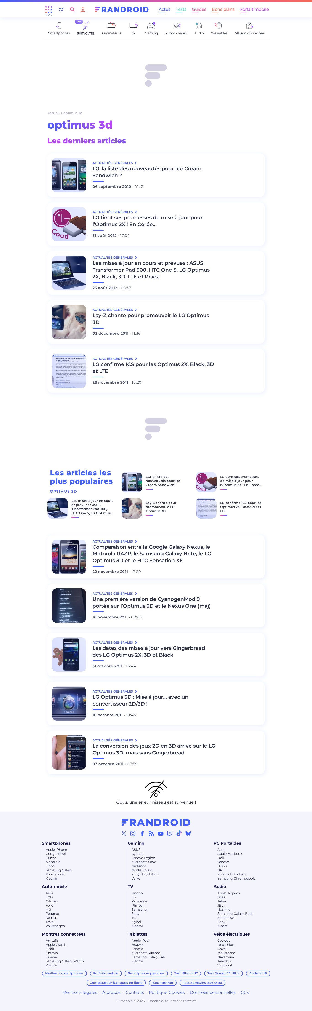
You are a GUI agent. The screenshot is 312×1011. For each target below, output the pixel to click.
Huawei (52, 858)
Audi (49, 893)
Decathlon (225, 945)
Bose (221, 897)
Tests (181, 9)
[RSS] (151, 833)
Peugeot (52, 914)
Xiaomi (51, 878)
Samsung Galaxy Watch (65, 961)
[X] (123, 833)
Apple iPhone (56, 850)
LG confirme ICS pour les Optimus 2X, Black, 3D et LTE (153, 367)
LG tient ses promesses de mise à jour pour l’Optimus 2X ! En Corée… (148, 220)
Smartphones (56, 843)
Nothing (224, 909)
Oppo (50, 866)
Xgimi (136, 922)
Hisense (138, 893)
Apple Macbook (229, 854)
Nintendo (139, 866)
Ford (49, 905)
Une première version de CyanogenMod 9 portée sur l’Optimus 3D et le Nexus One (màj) (152, 602)
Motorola (53, 862)
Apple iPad (140, 941)
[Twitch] (169, 833)
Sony (136, 914)
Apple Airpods (228, 893)
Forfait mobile (254, 9)
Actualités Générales (113, 163)
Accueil (53, 113)
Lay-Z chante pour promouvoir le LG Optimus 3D (151, 318)
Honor (222, 866)
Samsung (139, 909)
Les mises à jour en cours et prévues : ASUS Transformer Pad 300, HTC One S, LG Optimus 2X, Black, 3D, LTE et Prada (151, 270)
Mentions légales (79, 992)
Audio (220, 886)
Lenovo (223, 862)
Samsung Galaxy (59, 870)
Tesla (49, 922)
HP (219, 870)
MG (48, 909)
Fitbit (50, 949)
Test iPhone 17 (186, 973)
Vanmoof (224, 965)
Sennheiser (226, 918)
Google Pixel (56, 854)
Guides (199, 9)
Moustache (226, 953)
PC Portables (227, 843)
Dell (220, 858)
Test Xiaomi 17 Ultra (223, 973)
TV (130, 886)
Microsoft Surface (231, 874)
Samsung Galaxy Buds (235, 914)
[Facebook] (142, 833)
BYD (49, 897)
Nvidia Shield (142, 870)
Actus (164, 9)
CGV (245, 992)
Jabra (221, 901)
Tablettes (138, 934)
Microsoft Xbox (144, 862)
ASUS (136, 850)
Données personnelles (213, 992)
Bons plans (223, 9)
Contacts (135, 992)
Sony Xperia (55, 874)
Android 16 (258, 973)
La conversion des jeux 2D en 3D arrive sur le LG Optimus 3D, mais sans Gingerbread (154, 749)
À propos (111, 992)
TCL (134, 918)
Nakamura (225, 957)
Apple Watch (56, 945)
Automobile (54, 886)
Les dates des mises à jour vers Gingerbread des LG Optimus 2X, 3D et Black (149, 651)
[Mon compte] (83, 9)
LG (134, 897)
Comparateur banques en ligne (116, 983)
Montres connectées (64, 934)
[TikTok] (179, 833)
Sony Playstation (145, 874)
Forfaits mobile (105, 973)
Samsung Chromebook (236, 878)
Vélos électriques (232, 934)
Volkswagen (55, 926)
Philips (137, 905)
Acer (221, 850)
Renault (52, 918)
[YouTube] (160, 833)
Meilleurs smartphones (64, 973)
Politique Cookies (167, 992)
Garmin (52, 953)
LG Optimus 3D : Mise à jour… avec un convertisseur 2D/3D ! (140, 700)
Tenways (224, 961)
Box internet (162, 983)
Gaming (136, 843)
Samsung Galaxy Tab (148, 957)
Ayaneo (137, 854)
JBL (220, 905)
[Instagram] (133, 833)
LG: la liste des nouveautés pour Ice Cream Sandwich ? (147, 172)
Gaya (221, 949)
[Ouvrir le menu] (49, 9)
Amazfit (52, 941)
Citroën (52, 901)
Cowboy (223, 941)
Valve (136, 878)
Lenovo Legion (143, 858)
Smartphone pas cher (146, 973)
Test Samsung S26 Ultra (202, 983)
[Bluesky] (188, 833)
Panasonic (140, 901)
